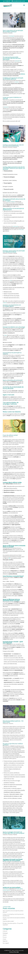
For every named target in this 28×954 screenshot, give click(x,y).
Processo (10, 33)
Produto (15, 147)
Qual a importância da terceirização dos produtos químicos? (13, 31)
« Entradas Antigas (7, 906)
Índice (5, 335)
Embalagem (5, 933)
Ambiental (5, 436)
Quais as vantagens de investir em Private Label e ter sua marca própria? (13, 832)
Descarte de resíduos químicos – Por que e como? (13, 721)
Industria (5, 33)
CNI (11, 280)
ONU (9, 558)
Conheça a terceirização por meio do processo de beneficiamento (13, 145)
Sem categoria (6, 943)
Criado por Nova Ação (14, 952)
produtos (16, 82)
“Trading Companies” (10, 201)
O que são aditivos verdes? (10, 435)
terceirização (11, 36)
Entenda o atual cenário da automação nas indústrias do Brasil (14, 251)
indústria (4, 302)
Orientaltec (6, 107)
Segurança (5, 941)
